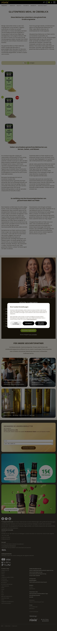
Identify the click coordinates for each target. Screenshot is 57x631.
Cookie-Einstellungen (16, 323)
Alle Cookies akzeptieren (41, 323)
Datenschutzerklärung (31, 319)
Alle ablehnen (28, 323)
